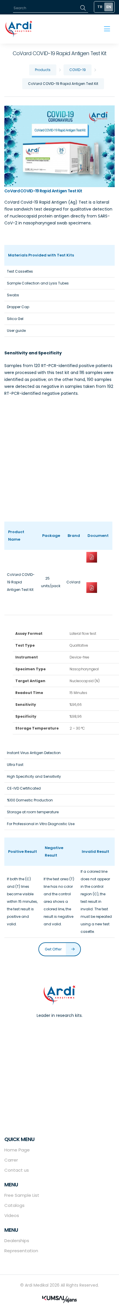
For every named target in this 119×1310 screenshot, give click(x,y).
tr (100, 7)
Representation (21, 1251)
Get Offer (54, 949)
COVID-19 (77, 69)
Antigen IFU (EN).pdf (98, 568)
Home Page (17, 1150)
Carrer (11, 1160)
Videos (11, 1215)
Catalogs (14, 1205)
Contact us (16, 1170)
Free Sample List (21, 1195)
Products (43, 69)
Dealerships (16, 1241)
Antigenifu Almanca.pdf (98, 598)
